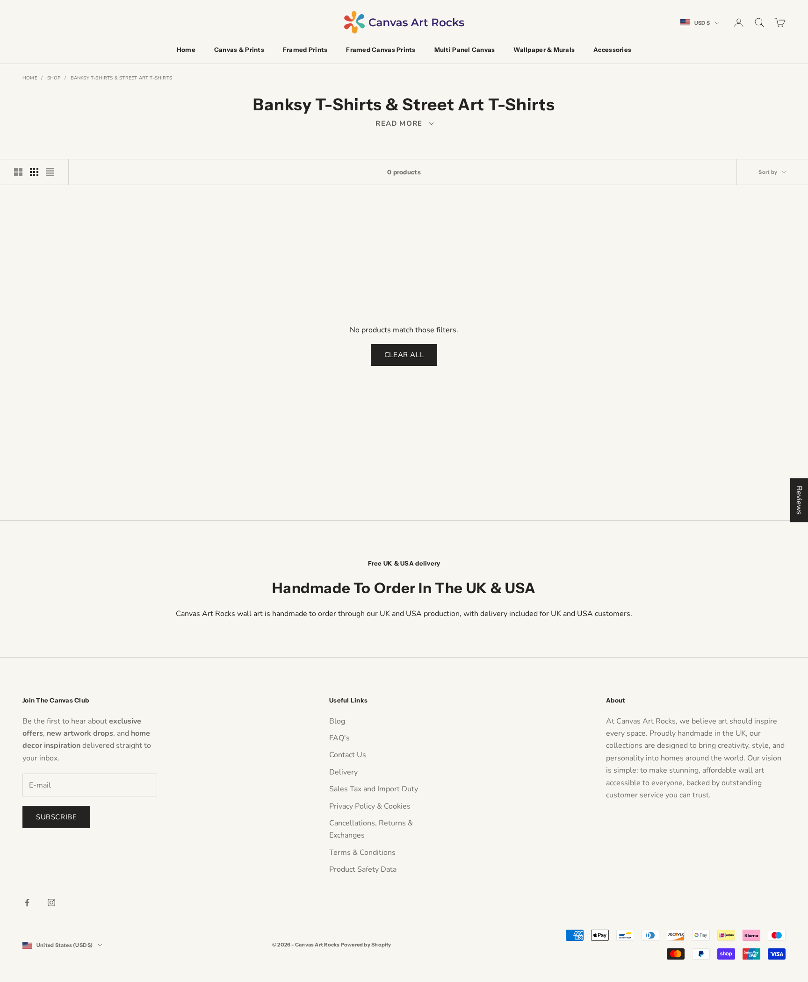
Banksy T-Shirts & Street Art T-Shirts (121, 78)
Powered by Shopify (366, 944)
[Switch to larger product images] (18, 172)
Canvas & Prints (239, 49)
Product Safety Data (363, 869)
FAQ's (339, 738)
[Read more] (404, 123)
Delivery (343, 772)
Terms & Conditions (362, 852)
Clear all (404, 354)
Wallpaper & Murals (544, 49)
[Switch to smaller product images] (34, 172)
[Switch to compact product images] (50, 172)
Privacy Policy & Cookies (370, 806)
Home (186, 49)
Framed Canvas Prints (380, 49)
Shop (54, 78)
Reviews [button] (799, 500)
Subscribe (56, 817)
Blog (337, 721)
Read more (403, 123)
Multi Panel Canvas (464, 49)
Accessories (612, 49)
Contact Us (347, 755)
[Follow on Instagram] (51, 902)
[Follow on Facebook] (27, 902)
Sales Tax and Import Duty (373, 789)
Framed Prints (305, 49)
